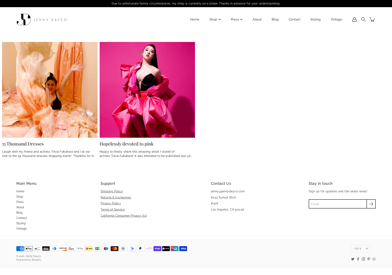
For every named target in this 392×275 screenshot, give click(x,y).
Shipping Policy (112, 191)
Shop (213, 19)
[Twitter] (352, 259)
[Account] (354, 19)
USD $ (357, 248)
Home (194, 19)
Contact (295, 19)
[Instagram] (363, 259)
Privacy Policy (111, 203)
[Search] (363, 19)
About (257, 19)
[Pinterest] (368, 259)
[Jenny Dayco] (42, 19)
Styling (315, 19)
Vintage (336, 19)
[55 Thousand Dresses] (50, 90)
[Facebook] (358, 259)
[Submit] (371, 204)
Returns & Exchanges (116, 197)
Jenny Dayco (33, 256)
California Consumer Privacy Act (124, 215)
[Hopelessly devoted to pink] (147, 90)
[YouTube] (374, 259)
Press (235, 19)
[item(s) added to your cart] (372, 19)
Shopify (36, 259)
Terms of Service (113, 209)
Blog (275, 19)
